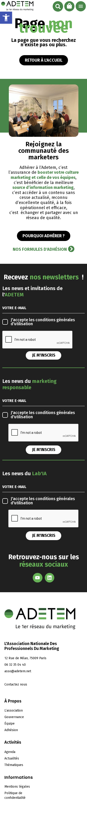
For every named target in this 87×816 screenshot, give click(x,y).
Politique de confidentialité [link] (15, 795)
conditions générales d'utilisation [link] (43, 322)
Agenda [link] (9, 752)
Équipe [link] (9, 724)
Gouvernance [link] (14, 717)
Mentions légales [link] (17, 787)
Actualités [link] (11, 758)
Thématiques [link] (13, 765)
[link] (6, 18)
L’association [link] (13, 710)
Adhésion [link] (11, 730)
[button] (58, 6)
